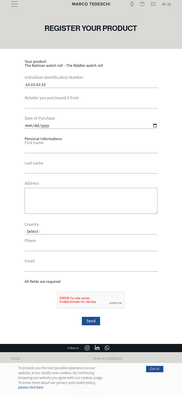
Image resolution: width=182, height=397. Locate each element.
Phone (30, 241)
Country (32, 224)
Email (30, 261)
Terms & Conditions (107, 358)
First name (34, 143)
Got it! (155, 369)
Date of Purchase (40, 118)
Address (32, 183)
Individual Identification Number (54, 77)
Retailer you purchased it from (52, 98)
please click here (30, 387)
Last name (34, 163)
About (15, 358)
